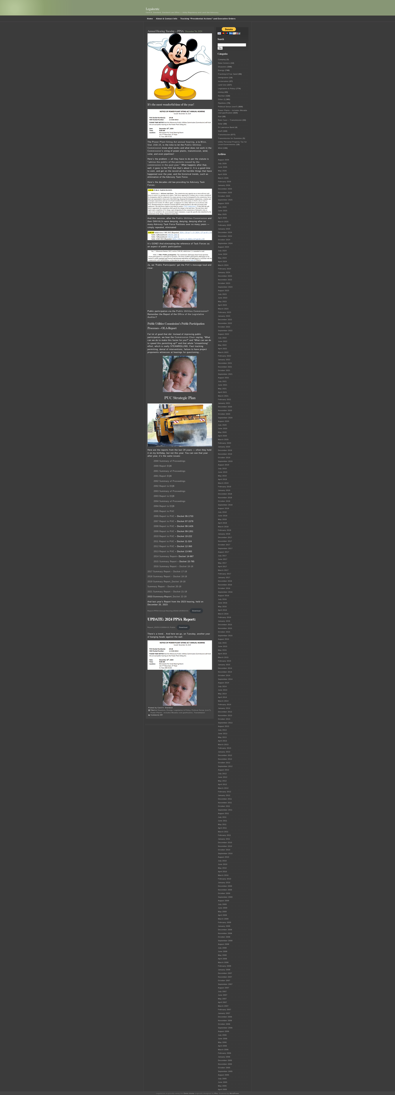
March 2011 (223, 832)
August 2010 (223, 857)
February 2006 (224, 1053)
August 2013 (223, 726)
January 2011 (224, 839)
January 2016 (224, 621)
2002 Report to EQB (164, 486)
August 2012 (223, 770)
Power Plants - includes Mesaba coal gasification (172, 712)
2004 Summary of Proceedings (169, 501)
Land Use (222, 85)
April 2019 (222, 479)
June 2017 (222, 559)
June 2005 (222, 1082)
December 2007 (225, 973)
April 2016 (222, 610)
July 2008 (222, 948)
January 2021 (224, 403)
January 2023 (224, 316)
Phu (216, 1093)
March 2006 (223, 1049)
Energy (170, 710)
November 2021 (225, 367)
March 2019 (223, 483)
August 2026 (223, 160)
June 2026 (222, 167)
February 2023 (224, 312)
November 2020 (225, 410)
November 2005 (225, 1064)
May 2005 (222, 1086)
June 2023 (222, 298)
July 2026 (222, 163)
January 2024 (224, 272)
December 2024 (225, 232)
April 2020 (222, 436)
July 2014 (222, 686)
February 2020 (224, 443)
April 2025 (222, 218)
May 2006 (222, 1042)
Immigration (223, 78)
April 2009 (222, 915)
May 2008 (222, 955)
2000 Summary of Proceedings (169, 461)
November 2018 (225, 498)
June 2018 (222, 516)
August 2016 (223, 595)
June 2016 (222, 603)
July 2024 (222, 251)
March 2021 (223, 396)
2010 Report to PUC (164, 536)
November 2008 (225, 933)
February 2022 (224, 356)
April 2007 (222, 1002)
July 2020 (222, 425)
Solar (220, 124)
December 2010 (225, 842)
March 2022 (223, 352)
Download (196, 611)
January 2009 (224, 926)
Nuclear (221, 96)
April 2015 (222, 654)
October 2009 (224, 893)
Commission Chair (185, 337)
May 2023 (222, 301)
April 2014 (222, 697)
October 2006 (224, 1024)
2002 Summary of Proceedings (169, 481)
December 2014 (225, 668)
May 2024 (222, 258)
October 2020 (224, 414)
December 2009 (225, 886)
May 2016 (222, 606)
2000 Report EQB (163, 466)
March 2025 (223, 222)
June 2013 (222, 733)
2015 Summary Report (165, 561)
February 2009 (224, 922)
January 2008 (224, 970)
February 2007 (224, 1009)
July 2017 (222, 556)
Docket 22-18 (167, 596)
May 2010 (222, 868)
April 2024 (222, 261)
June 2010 (222, 864)
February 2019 (224, 487)
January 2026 (224, 185)
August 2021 (223, 378)
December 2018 (225, 494)
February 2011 (224, 835)
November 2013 (225, 715)
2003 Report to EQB (164, 496)
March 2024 (223, 265)
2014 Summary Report (165, 556)
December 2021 (225, 363)
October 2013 (224, 719)
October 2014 (224, 675)
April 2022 (222, 349)
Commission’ (155, 151)
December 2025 (225, 189)
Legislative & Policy (182, 710)
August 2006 (223, 1031)
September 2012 (225, 766)
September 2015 (225, 636)
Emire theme (189, 1093)
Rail (219, 116)
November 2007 (225, 977)
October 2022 (224, 327)
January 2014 (224, 708)
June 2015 (222, 646)
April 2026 (222, 174)
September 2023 (225, 287)
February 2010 (224, 879)
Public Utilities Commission (191, 218)
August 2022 (223, 334)
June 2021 (222, 385)
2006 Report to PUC (164, 516)
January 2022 (224, 360)
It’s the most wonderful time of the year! (171, 104)
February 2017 (224, 574)
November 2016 (225, 585)
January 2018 (224, 534)
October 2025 (224, 196)
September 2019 (225, 461)
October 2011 (224, 806)
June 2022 (222, 341)
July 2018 (222, 512)
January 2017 (224, 577)
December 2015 (225, 625)
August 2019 (223, 465)
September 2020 (225, 418)
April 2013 (222, 741)
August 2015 (223, 639)
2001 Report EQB (163, 476)
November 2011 (225, 803)
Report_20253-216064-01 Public (161, 627)
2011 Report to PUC (164, 541)
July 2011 (222, 817)
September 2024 (225, 243)
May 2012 (222, 781)
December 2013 (225, 712)
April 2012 (222, 784)
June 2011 (222, 821)
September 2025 (225, 200)
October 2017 (224, 545)
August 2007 (223, 988)
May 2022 (222, 345)
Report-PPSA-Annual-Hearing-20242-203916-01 (168, 611)
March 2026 (223, 178)
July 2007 (222, 991)
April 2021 (222, 392)
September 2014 (225, 679)
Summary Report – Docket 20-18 (164, 586)
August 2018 (223, 508)
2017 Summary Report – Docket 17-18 (167, 571)
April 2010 (222, 871)
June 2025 (222, 211)
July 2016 (222, 599)
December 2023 (225, 276)
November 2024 (225, 236)
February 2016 (224, 617)
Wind (220, 148)
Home (150, 19)
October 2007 (224, 980)
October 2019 (224, 457)
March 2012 (223, 788)
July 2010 (222, 861)
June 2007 (222, 995)
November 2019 (225, 454)
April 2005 (222, 1089)
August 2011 (223, 813)
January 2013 (224, 752)
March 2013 (223, 744)
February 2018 (224, 530)
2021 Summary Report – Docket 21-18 (167, 591)
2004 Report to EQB (164, 506)
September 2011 (225, 810)
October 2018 (224, 501)
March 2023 (223, 309)
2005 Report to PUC (164, 511)
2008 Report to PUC (164, 526)
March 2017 (223, 570)
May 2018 (222, 519)
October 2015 (224, 632)
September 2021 (225, 374)
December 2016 (225, 581)
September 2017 (225, 548)
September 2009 (225, 897)
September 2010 (225, 853)
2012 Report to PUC (164, 546)
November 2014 (225, 672)
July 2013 (222, 730)
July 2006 (222, 1035)
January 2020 (224, 447)
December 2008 (225, 930)
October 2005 (224, 1068)
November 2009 (225, 890)
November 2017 (225, 541)
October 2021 (224, 370)
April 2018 (222, 523)
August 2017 (223, 552)
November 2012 (225, 759)
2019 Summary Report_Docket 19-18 (166, 581)
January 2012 (224, 795)
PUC (170, 168)
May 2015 (222, 650)
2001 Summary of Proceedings (169, 471)
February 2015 (224, 661)
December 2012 (225, 755)
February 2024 (224, 269)
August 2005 (223, 1075)
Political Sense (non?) (201, 710)
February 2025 (224, 225)
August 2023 (223, 290)
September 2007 (225, 984)
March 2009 (223, 919)
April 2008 (222, 959)
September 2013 (225, 723)
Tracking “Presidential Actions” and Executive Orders (208, 19)
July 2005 (222, 1079)
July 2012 (222, 774)
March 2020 (223, 439)
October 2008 (224, 937)
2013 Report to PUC (164, 551)
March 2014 (223, 701)
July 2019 (222, 468)
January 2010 (224, 882)
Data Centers (224, 63)
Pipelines (222, 103)
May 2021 (222, 389)
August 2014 (223, 683)
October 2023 (224, 283)
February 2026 (224, 181)
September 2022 (225, 330)
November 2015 (225, 628)
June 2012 (222, 777)
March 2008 (223, 962)
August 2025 (223, 203)
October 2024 (224, 240)
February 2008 (224, 966)
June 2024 (222, 254)
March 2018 (223, 527)
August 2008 (223, 944)
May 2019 (222, 476)
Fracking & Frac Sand (228, 74)
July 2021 (222, 381)
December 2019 (225, 450)
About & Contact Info (166, 19)
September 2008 (225, 941)
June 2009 (222, 908)
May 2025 (222, 214)
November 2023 (225, 280)
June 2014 (222, 690)
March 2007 (223, 1006)
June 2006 (222, 1039)
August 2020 (223, 421)
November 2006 (225, 1020)
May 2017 (222, 563)
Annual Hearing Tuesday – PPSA (166, 31)
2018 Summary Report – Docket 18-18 (167, 576)
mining (221, 92)
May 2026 (222, 171)
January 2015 (224, 665)
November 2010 (225, 846)
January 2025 (224, 229)
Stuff (220, 131)
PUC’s (188, 265)
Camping (222, 59)
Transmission (199, 712)
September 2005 (225, 1071)
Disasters (161, 710)
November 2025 (225, 192)
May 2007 (222, 999)
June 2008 (222, 951)
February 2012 (224, 792)
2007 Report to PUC (164, 521)
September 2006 (225, 1028)
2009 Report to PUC (164, 531)
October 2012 (224, 763)
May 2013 (222, 737)
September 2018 (225, 505)
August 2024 (223, 247)
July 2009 (222, 904)
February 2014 (224, 704)
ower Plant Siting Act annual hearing (174, 142)
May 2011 (222, 824)
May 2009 (222, 911)
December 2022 (225, 319)
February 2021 (224, 399)
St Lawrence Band (226, 127)
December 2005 (225, 1060)
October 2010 (224, 850)
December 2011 (225, 799)
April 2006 (222, 1046)
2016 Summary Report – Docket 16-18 (173, 566)
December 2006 (225, 1017)
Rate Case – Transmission (230, 120)
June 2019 (222, 472)
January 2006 (224, 1057)
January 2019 (224, 490)
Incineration (223, 81)
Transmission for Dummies (230, 138)
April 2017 (222, 566)
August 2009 (223, 901)
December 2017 (225, 537)
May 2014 (222, 694)
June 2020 (222, 428)
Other (220, 99)
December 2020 (225, 407)
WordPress (234, 1093)
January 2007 (224, 1013)
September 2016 (225, 592)
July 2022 (222, 338)
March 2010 (223, 875)
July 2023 (222, 294)
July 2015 (222, 643)
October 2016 (224, 588)
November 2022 (225, 323)
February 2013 (224, 748)
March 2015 (223, 657)
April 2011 (222, 828)
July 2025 (222, 207)
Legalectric (152, 8)
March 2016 (223, 614)
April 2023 (222, 305)
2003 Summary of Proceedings (169, 491)
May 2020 (222, 432)
